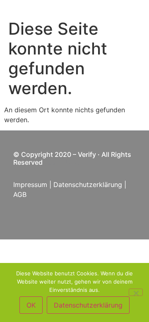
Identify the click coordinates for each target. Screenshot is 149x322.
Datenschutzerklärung (87, 184)
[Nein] (136, 292)
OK (31, 305)
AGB (21, 194)
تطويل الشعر (61, 162)
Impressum (30, 184)
